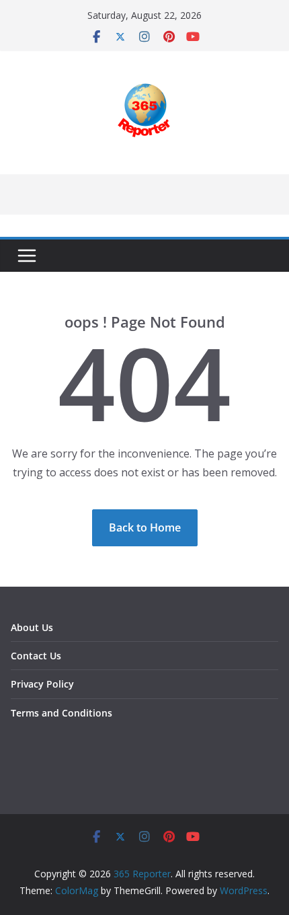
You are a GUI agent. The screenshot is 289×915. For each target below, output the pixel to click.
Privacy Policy (42, 684)
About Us (32, 627)
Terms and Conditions (61, 712)
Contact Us (36, 655)
